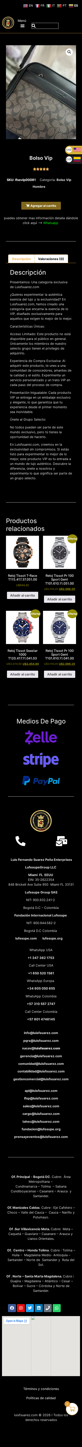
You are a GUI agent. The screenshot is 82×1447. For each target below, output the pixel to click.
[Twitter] (30, 1308)
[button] (22, 25)
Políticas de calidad (41, 1398)
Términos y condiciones (41, 1389)
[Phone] (48, 1308)
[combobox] (45, 26)
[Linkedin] (39, 1308)
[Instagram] (21, 1308)
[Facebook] (12, 1308)
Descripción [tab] (21, 259)
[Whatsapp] (57, 1308)
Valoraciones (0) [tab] (51, 259)
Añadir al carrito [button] (22, 595)
